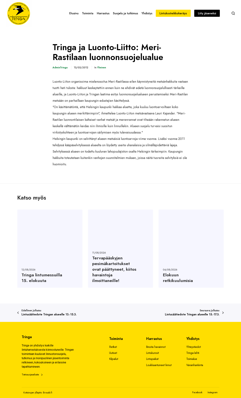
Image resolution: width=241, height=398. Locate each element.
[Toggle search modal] (233, 13)
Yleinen (101, 67)
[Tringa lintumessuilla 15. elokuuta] (49, 249)
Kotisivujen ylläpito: (32, 392)
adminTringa (60, 67)
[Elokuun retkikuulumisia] (191, 249)
